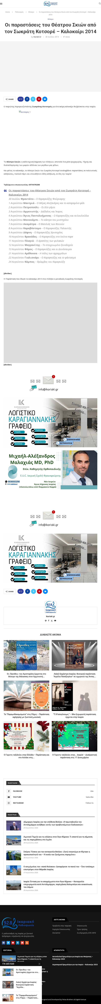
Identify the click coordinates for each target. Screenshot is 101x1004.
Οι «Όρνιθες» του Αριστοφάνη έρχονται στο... (27, 971)
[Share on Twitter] (33, 99)
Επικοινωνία (82, 926)
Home (7, 12)
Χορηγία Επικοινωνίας (61, 929)
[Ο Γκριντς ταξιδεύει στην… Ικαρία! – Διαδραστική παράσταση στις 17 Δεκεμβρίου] (74, 736)
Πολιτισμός (19, 12)
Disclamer (56, 933)
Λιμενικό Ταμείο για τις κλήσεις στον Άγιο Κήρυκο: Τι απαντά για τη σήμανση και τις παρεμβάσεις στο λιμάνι (58, 838)
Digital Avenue (80, 999)
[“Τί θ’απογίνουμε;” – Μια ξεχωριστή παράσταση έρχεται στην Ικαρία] (74, 696)
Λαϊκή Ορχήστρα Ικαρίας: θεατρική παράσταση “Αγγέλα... (26, 984)
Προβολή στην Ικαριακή (61, 926)
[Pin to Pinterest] (38, 99)
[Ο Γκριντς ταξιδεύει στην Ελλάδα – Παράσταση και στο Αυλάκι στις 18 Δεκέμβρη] (26, 736)
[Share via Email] (44, 99)
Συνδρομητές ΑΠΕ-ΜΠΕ (86, 933)
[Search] (100, 4)
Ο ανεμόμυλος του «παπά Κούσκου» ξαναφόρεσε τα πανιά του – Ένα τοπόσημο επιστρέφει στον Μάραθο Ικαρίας (59, 868)
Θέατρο (31, 12)
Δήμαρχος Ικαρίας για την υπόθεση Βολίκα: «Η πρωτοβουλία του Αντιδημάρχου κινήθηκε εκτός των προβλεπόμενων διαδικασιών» (53, 823)
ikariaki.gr (37, 37)
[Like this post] (21, 99)
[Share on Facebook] (27, 99)
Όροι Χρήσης (82, 929)
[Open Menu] (1, 4)
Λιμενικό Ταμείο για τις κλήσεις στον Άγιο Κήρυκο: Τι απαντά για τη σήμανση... (32, 959)
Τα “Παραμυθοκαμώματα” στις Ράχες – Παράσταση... (27, 996)
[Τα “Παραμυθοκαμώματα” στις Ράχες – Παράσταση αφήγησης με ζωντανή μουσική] (26, 696)
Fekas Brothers (68, 999)
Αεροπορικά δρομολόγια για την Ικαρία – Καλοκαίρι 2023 (75, 965)
